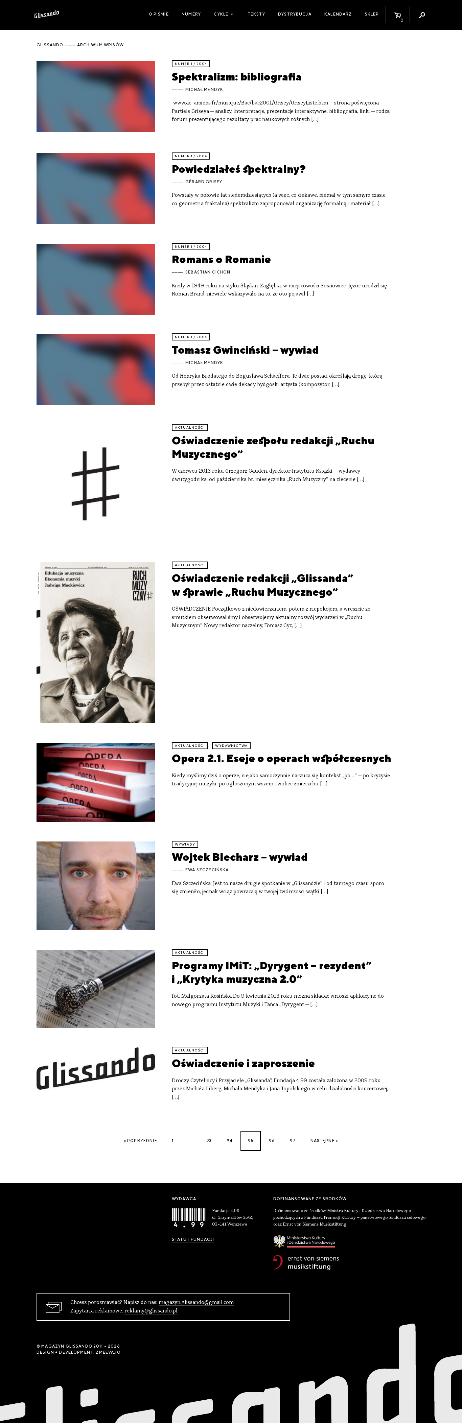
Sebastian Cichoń (207, 272)
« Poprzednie (140, 1140)
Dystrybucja (294, 14)
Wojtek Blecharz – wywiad (240, 857)
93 (209, 1140)
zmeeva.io (108, 1352)
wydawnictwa (231, 746)
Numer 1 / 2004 (191, 64)
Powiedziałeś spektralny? (239, 169)
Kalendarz (338, 14)
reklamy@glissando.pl (151, 1311)
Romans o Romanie (221, 259)
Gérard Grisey (203, 182)
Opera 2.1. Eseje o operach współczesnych (281, 758)
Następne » (324, 1140)
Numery (191, 14)
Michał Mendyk (204, 89)
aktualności (190, 427)
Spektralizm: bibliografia (237, 76)
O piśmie (159, 14)
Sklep (372, 14)
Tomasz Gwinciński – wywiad (245, 349)
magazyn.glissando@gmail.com (196, 1302)
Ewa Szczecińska (207, 870)
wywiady (185, 844)
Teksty (256, 14)
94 (229, 1140)
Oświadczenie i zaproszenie (243, 1063)
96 (272, 1140)
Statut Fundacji (193, 1239)
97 (293, 1140)
